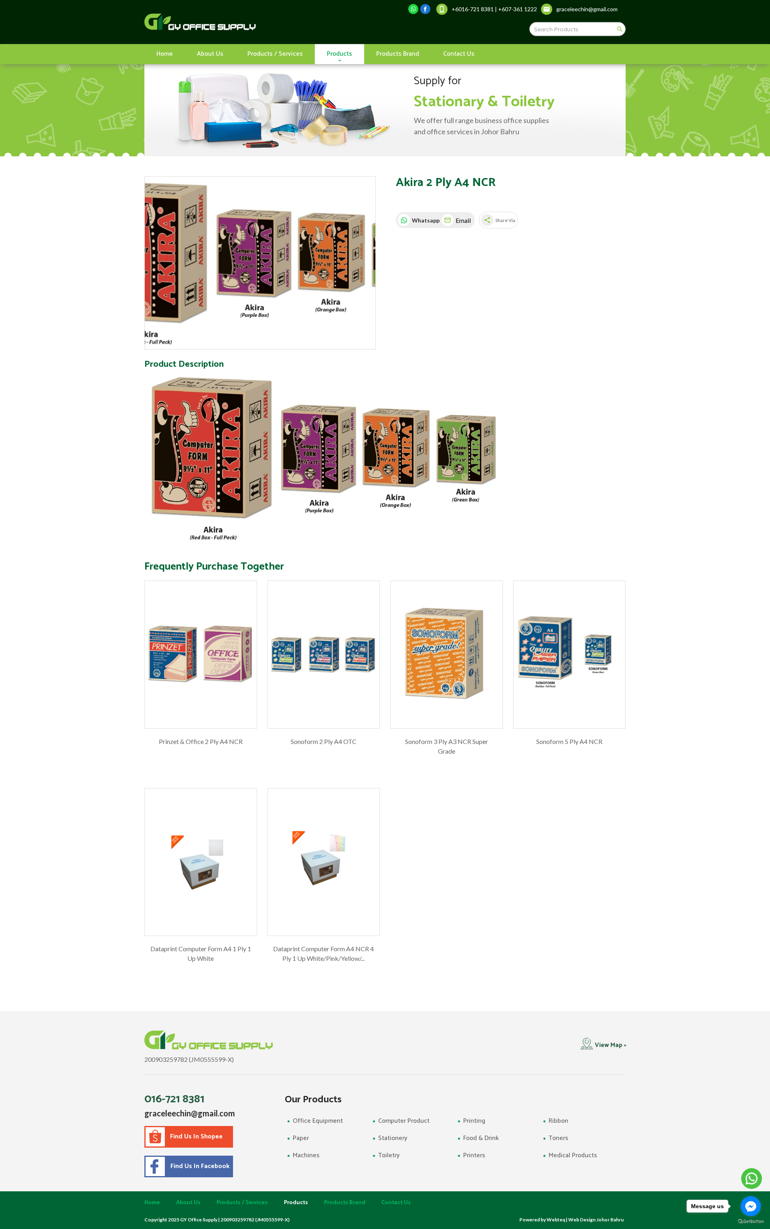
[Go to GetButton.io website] (751, 1221)
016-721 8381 (174, 1099)
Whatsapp (425, 220)
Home (164, 54)
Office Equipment (318, 1121)
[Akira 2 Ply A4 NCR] (260, 263)
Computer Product (404, 1121)
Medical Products (573, 1155)
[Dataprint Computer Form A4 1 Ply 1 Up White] (201, 862)
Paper (301, 1138)
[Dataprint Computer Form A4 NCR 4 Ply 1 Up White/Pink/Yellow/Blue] (324, 862)
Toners (558, 1138)
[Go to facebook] (751, 1206)
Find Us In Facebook (198, 1166)
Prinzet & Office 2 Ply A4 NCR (201, 741)
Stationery (392, 1138)
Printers (474, 1155)
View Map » (610, 1045)
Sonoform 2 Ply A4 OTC (324, 741)
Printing (474, 1121)
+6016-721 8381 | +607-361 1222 (494, 9)
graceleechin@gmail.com (189, 1113)
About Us (210, 54)
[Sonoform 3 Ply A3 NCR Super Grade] (447, 654)
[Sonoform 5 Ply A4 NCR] (570, 654)
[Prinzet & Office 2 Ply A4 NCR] (201, 654)
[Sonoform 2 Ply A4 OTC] (324, 654)
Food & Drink (481, 1138)
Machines (306, 1155)
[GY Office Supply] (242, 22)
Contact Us (458, 54)
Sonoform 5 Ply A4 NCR (569, 741)
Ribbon (558, 1121)
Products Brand (397, 54)
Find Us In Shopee (196, 1136)
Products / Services (275, 54)
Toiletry (389, 1155)
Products (339, 54)
